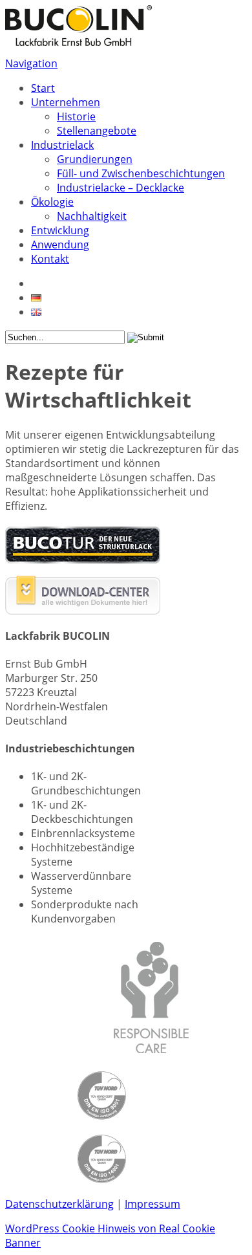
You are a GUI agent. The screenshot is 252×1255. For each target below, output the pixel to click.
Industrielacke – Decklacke (120, 187)
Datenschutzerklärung (59, 1204)
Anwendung (60, 244)
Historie (76, 116)
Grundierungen (94, 159)
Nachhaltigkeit (92, 216)
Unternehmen (65, 102)
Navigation (31, 63)
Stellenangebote (96, 131)
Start (43, 88)
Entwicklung (60, 230)
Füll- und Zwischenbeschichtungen (141, 173)
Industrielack (62, 145)
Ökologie (52, 202)
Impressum (152, 1204)
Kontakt (50, 259)
